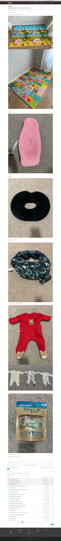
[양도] (25, 473)
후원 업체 (46, 530)
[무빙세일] (21, 473)
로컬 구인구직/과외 (29, 533)
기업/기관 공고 (20, 531)
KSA (30, 2)
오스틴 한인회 (28, 534)
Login (48, 0)
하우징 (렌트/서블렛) (38, 531)
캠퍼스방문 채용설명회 (21, 530)
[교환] (27, 473)
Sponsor (52, 2)
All (8, 473)
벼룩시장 (37, 530)
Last (38, 522)
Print (52, 460)
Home (46, 0)
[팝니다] (11, 473)
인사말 (10, 530)
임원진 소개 (11, 531)
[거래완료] (9, 475)
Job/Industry (35, 2)
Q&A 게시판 (28, 530)
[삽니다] (14, 473)
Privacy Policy (11, 533)
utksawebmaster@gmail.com (30, 539)
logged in (29, 465)
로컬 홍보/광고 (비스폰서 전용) (30, 532)
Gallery (28, 531)
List (8, 469)
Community (42, 2)
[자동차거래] (17, 473)
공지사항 (11, 532)
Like (9, 460)
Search (52, 524)
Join (50, 0)
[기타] (12, 475)
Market (47, 2)
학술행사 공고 (20, 532)
